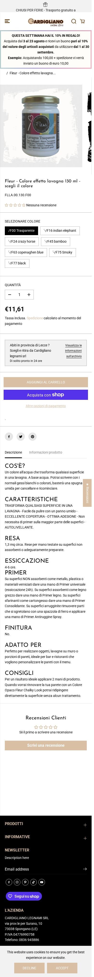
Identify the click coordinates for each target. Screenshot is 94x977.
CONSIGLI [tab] (19, 673)
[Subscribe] (85, 869)
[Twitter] (21, 437)
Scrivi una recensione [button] (46, 745)
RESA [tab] (12, 539)
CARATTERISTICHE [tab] (31, 500)
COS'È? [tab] (15, 466)
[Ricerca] (73, 21)
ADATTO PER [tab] (23, 645)
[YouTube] (42, 882)
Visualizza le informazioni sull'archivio (73, 351)
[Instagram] (17, 882)
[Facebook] (9, 437)
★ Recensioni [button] (87, 493)
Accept (62, 968)
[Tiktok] (33, 882)
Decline (29, 968)
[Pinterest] (32, 437)
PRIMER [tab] (16, 573)
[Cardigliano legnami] (46, 21)
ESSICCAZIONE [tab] (27, 561)
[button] (8, 21)
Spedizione (35, 318)
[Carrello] (82, 21)
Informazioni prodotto (45, 452)
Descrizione (13, 452)
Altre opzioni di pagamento (46, 406)
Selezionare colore (22, 221)
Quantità (13, 285)
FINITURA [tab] (18, 628)
